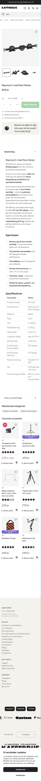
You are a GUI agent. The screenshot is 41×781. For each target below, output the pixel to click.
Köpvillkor (6, 650)
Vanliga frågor (7, 639)
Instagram (9, 709)
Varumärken (6, 645)
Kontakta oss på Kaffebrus (12, 625)
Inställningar (20, 775)
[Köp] (16, 462)
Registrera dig (7, 666)
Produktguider (7, 642)
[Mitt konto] (29, 8)
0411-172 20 (25, 131)
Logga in (5, 663)
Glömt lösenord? (8, 668)
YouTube (31, 709)
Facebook (20, 709)
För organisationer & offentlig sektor (16, 634)
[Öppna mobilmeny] (37, 8)
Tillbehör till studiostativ (10, 411)
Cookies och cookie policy (12, 636)
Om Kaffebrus (7, 628)
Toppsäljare (6, 678)
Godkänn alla (20, 769)
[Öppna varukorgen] (33, 8)
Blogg (4, 648)
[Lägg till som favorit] (25, 8)
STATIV (6, 20)
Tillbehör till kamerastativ (16, 20)
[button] (36, 32)
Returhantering (8, 631)
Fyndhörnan (6, 653)
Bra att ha (5, 687)
